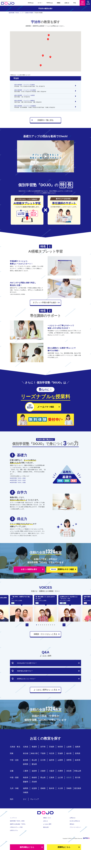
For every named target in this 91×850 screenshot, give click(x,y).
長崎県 (43, 788)
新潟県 (25, 760)
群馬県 (77, 753)
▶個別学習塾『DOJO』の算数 (18, 482)
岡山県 (43, 777)
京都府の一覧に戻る (45, 120)
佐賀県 (34, 788)
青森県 (34, 747)
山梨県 (60, 760)
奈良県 (69, 771)
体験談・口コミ (47, 817)
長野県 (69, 760)
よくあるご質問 (47, 824)
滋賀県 (34, 771)
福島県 (77, 747)
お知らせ (67, 2)
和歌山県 (77, 771)
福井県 (51, 760)
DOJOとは (30, 2)
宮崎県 (69, 788)
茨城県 (60, 753)
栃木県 (69, 753)
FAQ (74, 2)
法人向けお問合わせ (75, 821)
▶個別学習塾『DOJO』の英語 (18, 480)
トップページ (13, 817)
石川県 (43, 760)
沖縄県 (25, 792)
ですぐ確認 (42, 406)
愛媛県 (25, 782)
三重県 (25, 771)
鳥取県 (25, 777)
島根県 (34, 777)
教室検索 (88, 4)
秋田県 (60, 747)
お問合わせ (82, 4)
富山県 (34, 760)
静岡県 (25, 764)
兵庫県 (60, 771)
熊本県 (51, 788)
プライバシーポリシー (75, 827)
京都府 (43, 771)
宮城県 (51, 747)
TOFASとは (49, 2)
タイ (25, 799)
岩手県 (43, 747)
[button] (50, 57)
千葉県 (43, 753)
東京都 (25, 753)
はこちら (27, 847)
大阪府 (51, 771)
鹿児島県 (77, 788)
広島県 (51, 777)
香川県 (77, 777)
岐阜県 (77, 760)
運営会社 (72, 824)
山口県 (60, 777)
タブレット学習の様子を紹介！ (45, 302)
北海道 (25, 747)
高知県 (34, 782)
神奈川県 (34, 753)
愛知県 (34, 764)
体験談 (58, 2)
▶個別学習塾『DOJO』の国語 (18, 478)
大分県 (60, 788)
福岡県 (25, 788)
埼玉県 (51, 753)
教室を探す (46, 827)
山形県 (69, 747)
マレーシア (34, 799)
